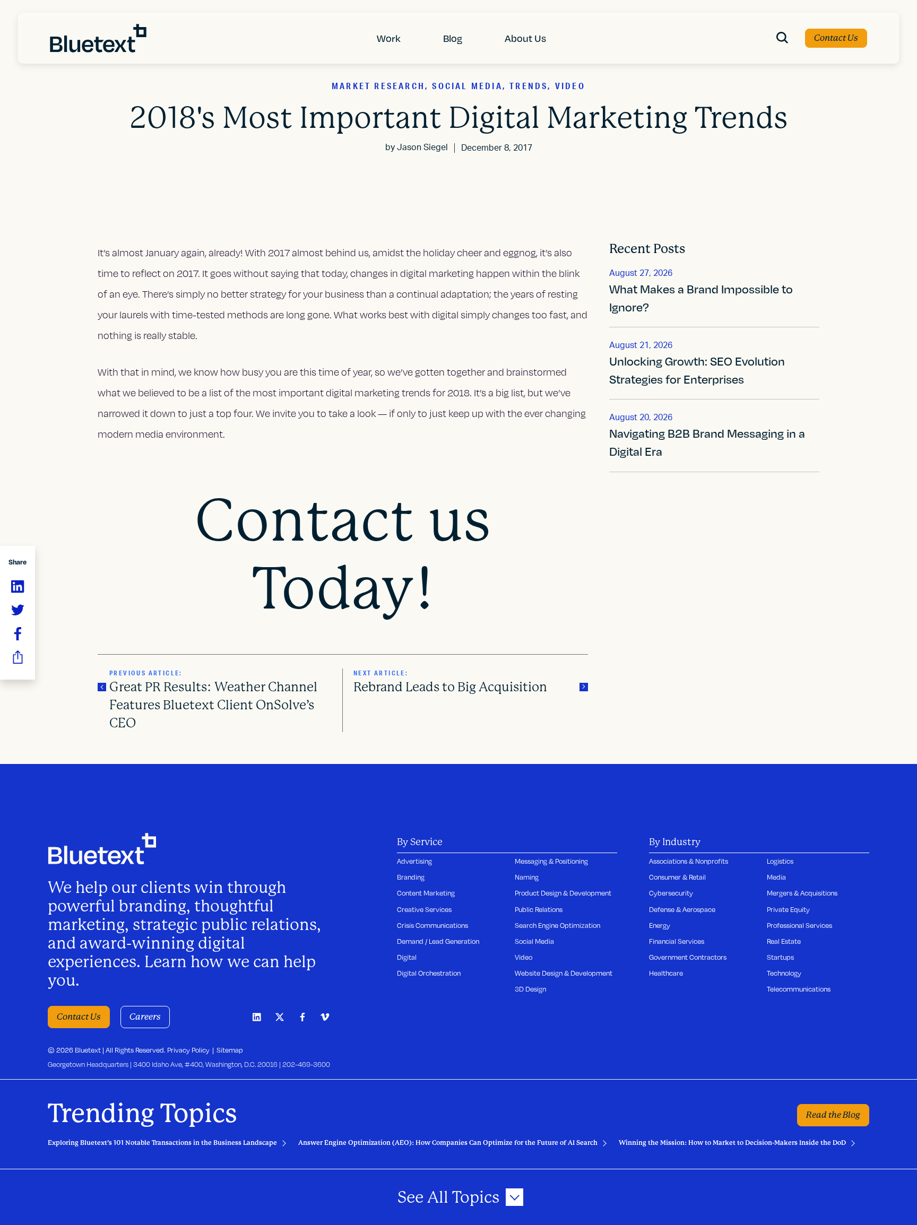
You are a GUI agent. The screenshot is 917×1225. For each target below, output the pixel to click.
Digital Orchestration (429, 973)
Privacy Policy (188, 1050)
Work (389, 38)
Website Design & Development (563, 973)
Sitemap (230, 1050)
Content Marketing (426, 893)
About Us (525, 38)
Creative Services (424, 909)
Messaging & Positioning (551, 861)
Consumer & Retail (677, 877)
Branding (411, 877)
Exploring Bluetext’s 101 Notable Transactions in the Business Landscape (162, 1142)
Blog (452, 38)
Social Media (534, 941)
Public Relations (539, 909)
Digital (407, 957)
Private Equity (788, 909)
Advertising (414, 861)
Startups (780, 957)
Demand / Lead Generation (438, 941)
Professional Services (799, 925)
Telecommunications (799, 989)
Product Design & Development (563, 893)
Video (523, 957)
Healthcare (666, 973)
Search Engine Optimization (557, 925)
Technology (784, 973)
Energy (659, 925)
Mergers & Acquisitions (802, 893)
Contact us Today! (343, 554)
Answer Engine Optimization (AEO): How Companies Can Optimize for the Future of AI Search (448, 1142)
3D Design (530, 989)
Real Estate (784, 941)
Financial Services (676, 941)
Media (776, 877)
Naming (527, 877)
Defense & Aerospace (682, 909)
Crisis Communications (432, 925)
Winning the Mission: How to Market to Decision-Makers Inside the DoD (732, 1142)
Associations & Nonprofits (688, 861)
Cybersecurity (671, 893)
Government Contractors (687, 957)
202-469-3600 (306, 1064)
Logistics (780, 861)
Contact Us (836, 38)
